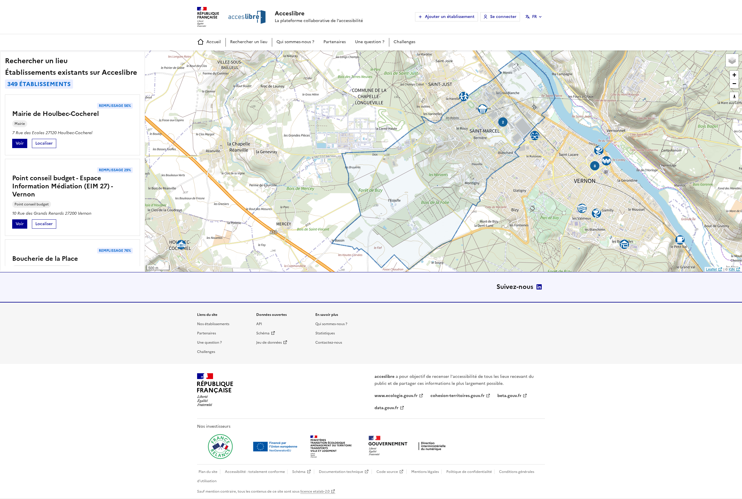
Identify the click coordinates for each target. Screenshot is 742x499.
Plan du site (208, 471)
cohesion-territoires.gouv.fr (457, 396)
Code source (387, 471)
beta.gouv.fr (509, 396)
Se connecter (503, 17)
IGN (732, 269)
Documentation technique (341, 471)
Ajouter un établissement (449, 17)
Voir (21, 144)
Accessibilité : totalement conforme (255, 471)
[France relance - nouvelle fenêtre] (220, 447)
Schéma (263, 333)
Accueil (213, 42)
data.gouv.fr (386, 408)
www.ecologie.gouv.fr (396, 396)
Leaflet (711, 269)
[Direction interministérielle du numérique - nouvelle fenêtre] (408, 446)
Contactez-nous (328, 342)
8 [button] (595, 165)
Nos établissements (213, 324)
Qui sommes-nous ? (295, 42)
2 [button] (503, 122)
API (259, 324)
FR (534, 17)
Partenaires (334, 42)
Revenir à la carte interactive (190, 57)
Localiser (45, 144)
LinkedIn (539, 287)
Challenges (404, 42)
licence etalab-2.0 (315, 491)
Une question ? (369, 42)
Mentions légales (425, 471)
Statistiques (325, 333)
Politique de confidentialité (469, 471)
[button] (732, 60)
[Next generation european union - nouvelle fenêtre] (276, 447)
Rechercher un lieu (248, 42)
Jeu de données (269, 342)
